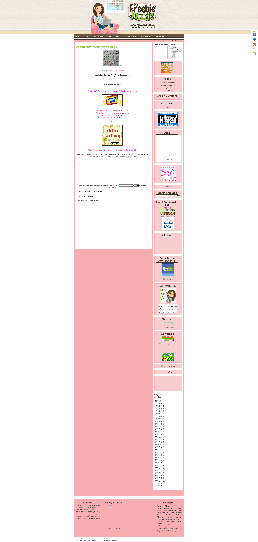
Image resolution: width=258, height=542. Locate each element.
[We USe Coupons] (168, 355)
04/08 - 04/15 (159, 459)
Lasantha (106, 540)
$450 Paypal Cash (108, 115)
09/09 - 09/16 (159, 426)
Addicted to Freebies (115, 505)
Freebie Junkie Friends (103, 36)
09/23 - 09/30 (159, 423)
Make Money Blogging (168, 83)
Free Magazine (176, 512)
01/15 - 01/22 (159, 479)
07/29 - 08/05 (159, 435)
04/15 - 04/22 (159, 457)
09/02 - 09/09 (159, 428)
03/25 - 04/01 (159, 462)
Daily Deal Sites (168, 88)
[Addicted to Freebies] (115, 527)
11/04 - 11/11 (159, 413)
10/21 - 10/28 (159, 417)
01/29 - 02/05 (159, 475)
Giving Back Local (171, 517)
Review (173, 521)
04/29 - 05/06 (159, 454)
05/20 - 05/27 (159, 449)
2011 (156, 483)
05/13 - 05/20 (159, 451)
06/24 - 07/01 (159, 441)
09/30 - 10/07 (159, 421)
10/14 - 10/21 (159, 418)
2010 (156, 485)
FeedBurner (112, 187)
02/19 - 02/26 (159, 470)
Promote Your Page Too (115, 528)
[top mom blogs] (168, 351)
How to (170, 519)
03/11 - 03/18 (159, 465)
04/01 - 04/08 (159, 461)
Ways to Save (132, 36)
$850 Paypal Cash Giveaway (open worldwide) (108, 150)
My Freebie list (177, 519)
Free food (169, 515)
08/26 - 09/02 (159, 430)
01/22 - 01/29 (159, 477)
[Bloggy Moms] (168, 271)
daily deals (162, 528)
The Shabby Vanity (90, 540)
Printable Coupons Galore (168, 85)
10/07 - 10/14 (159, 420)
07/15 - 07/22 (159, 438)
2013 (156, 400)
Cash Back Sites (168, 90)
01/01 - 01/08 (159, 482)
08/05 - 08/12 (159, 433)
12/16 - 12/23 (159, 404)
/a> (173, 273)
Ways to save (166, 526)
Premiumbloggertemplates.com (118, 540)
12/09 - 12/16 (159, 405)
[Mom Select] (168, 267)
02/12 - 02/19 (159, 472)
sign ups (176, 531)
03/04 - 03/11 (159, 467)
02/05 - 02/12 (159, 474)
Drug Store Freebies (169, 506)
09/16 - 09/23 (159, 425)
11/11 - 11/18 (159, 412)
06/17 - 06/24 (159, 443)
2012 (156, 402)
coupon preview (176, 526)
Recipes (167, 521)
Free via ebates (177, 515)
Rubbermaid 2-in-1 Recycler (108, 110)
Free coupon (161, 515)
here (90, 156)
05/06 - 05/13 (159, 452)
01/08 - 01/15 (159, 480)
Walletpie (168, 107)
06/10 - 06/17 (159, 444)
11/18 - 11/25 (159, 410)
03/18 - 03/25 (159, 464)
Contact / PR (119, 36)
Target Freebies (171, 524)
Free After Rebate (176, 508)
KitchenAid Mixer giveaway (118, 70)
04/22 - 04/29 (159, 456)
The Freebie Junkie (87, 538)
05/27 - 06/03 (159, 448)
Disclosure (87, 36)
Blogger (171, 372)
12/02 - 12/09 (159, 407)
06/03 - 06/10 (159, 446)
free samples (172, 528)
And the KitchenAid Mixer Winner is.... (97, 46)
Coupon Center (146, 36)
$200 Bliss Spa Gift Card (108, 117)
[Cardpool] (168, 359)
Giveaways (161, 517)
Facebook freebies (163, 508)
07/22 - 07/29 (159, 436)
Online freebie (161, 521)
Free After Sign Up (167, 510)
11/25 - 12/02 (159, 408)
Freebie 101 (160, 36)
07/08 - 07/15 (159, 439)
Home (77, 36)
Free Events (166, 512)
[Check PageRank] (168, 327)
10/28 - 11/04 (159, 415)
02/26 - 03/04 (159, 469)
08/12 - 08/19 (159, 431)
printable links (167, 530)
